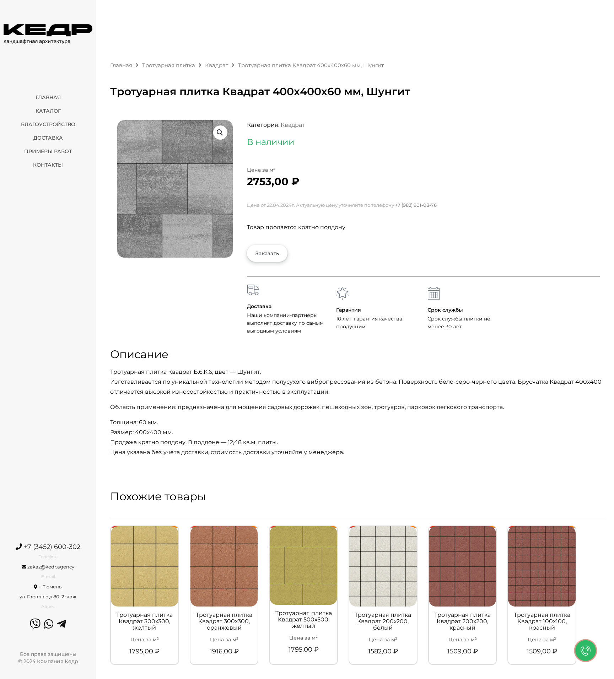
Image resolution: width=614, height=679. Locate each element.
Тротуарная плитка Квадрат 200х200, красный (462, 621)
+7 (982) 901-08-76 (416, 205)
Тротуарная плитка (168, 65)
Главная (121, 65)
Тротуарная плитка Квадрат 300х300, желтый (144, 621)
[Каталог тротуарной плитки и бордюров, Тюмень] (48, 34)
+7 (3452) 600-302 (51, 547)
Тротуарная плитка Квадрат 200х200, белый (383, 621)
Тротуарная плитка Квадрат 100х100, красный (542, 621)
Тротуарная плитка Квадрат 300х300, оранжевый (224, 621)
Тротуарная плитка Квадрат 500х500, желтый (303, 619)
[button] (220, 132)
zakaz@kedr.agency (50, 567)
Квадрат (216, 65)
